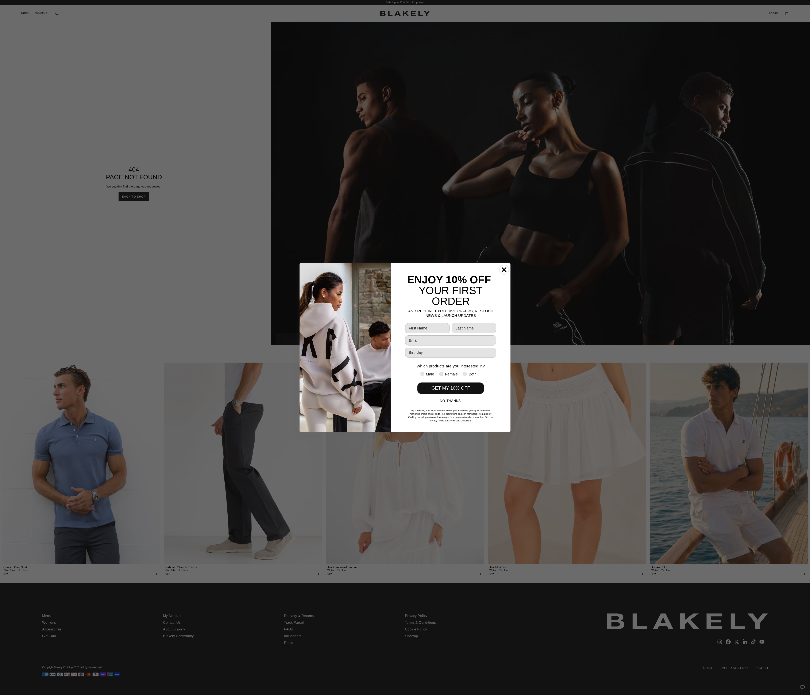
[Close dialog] (504, 269)
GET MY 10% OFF (450, 388)
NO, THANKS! (451, 401)
